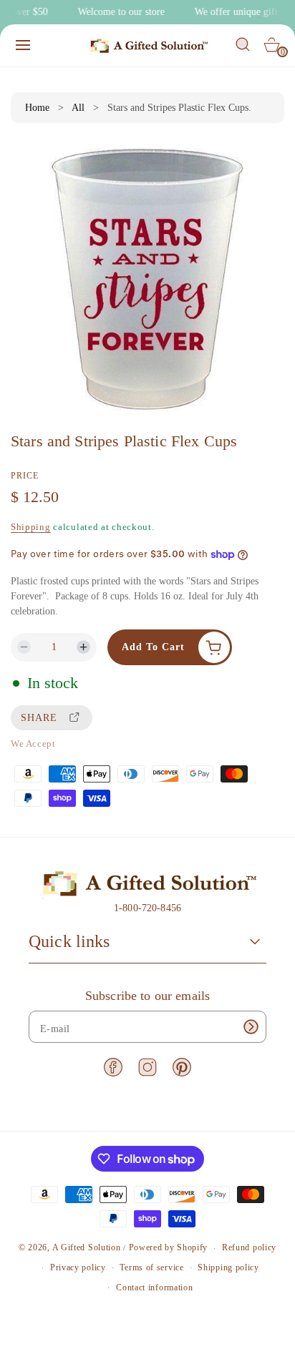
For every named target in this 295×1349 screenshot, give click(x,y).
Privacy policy (78, 1267)
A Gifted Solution (86, 1248)
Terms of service (151, 1267)
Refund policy (249, 1247)
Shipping (31, 526)
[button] (23, 45)
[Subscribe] (250, 1027)
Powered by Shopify (168, 1248)
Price (25, 476)
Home (37, 107)
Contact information (154, 1287)
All (78, 107)
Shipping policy (228, 1267)
